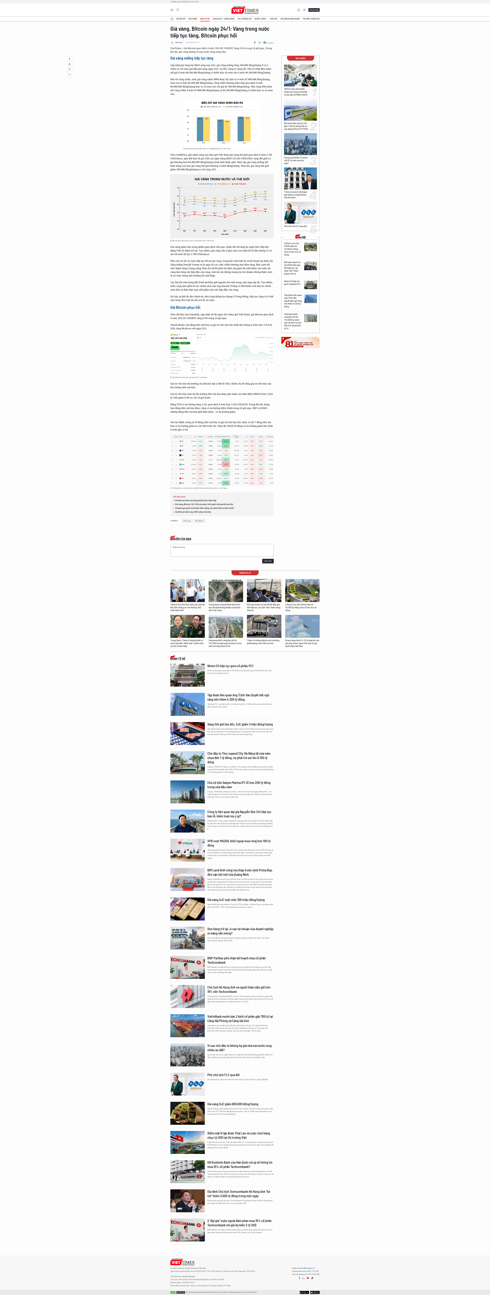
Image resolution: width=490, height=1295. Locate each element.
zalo (304, 1278)
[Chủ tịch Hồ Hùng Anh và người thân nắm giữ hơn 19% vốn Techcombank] (187, 996)
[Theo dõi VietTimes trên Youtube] (308, 1278)
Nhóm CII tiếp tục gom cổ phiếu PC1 (292, 282)
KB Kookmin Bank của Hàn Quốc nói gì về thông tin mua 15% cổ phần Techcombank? (239, 1164)
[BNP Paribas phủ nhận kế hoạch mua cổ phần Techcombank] (187, 967)
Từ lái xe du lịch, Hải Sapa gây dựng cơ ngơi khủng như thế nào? (295, 195)
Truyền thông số (311, 19)
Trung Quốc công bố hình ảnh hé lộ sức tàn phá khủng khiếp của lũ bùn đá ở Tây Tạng (224, 607)
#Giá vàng (187, 521)
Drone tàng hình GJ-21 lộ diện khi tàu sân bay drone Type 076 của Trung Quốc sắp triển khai (302, 643)
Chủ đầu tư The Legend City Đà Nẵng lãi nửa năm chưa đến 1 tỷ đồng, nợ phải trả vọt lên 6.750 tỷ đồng (238, 757)
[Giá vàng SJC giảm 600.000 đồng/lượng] (187, 1113)
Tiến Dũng (178, 42)
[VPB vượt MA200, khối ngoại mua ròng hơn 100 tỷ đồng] (187, 850)
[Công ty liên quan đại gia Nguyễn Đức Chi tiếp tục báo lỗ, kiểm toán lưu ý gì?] (187, 821)
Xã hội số (180, 19)
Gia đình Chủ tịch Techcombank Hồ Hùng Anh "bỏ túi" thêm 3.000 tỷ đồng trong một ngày (238, 1193)
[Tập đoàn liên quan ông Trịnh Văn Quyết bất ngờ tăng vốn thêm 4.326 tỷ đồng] (310, 299)
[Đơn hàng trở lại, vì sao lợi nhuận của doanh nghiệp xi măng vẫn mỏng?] (187, 938)
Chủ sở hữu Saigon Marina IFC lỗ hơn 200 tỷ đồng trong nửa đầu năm (239, 785)
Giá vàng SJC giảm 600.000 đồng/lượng (232, 1104)
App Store (304, 1292)
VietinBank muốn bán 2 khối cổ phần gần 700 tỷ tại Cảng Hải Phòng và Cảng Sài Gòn (240, 1018)
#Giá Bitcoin (199, 521)
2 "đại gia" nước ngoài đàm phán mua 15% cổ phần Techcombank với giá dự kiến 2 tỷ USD (239, 1223)
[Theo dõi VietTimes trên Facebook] (300, 1278)
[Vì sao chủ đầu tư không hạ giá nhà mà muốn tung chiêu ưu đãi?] (187, 1054)
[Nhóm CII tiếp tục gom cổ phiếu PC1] (310, 285)
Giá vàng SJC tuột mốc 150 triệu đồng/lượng (236, 900)
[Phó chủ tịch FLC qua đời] (300, 213)
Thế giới (273, 19)
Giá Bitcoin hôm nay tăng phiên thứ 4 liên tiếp (195, 500)
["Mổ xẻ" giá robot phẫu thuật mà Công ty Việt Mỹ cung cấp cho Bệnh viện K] (300, 75)
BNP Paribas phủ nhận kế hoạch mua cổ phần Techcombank (236, 960)
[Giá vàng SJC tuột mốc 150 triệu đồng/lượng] (187, 909)
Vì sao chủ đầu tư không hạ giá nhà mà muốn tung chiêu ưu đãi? (239, 1048)
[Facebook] (255, 42)
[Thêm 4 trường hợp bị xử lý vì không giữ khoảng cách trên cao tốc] (264, 626)
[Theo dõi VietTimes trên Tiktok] (312, 1278)
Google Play (315, 1292)
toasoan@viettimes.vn (306, 1268)
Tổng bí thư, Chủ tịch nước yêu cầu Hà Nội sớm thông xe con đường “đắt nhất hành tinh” (187, 607)
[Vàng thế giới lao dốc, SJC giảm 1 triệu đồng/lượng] (187, 733)
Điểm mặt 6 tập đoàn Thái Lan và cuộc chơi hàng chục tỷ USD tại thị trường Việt (238, 1135)
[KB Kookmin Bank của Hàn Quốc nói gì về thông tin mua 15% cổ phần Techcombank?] (187, 1171)
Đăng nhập (314, 10)
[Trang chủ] (171, 18)
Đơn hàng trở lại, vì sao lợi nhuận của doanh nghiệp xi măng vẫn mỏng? (240, 931)
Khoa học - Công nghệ (223, 19)
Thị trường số (244, 19)
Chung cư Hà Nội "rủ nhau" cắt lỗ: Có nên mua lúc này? (296, 160)
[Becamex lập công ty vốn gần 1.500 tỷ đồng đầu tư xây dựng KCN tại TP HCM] (300, 110)
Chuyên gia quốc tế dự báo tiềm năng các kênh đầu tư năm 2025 (204, 508)
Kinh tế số (205, 19)
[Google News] (268, 42)
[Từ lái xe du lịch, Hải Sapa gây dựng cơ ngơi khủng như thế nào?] (300, 178)
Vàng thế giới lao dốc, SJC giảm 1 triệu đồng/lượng (240, 724)
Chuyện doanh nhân (290, 19)
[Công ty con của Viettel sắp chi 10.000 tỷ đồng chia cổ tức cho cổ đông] (310, 247)
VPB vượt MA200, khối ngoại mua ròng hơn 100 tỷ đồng (239, 843)
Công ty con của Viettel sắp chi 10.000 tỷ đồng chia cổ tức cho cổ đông (292, 249)
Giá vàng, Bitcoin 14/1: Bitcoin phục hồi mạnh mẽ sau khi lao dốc (204, 504)
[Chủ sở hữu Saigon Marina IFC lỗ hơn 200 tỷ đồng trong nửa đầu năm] (187, 791)
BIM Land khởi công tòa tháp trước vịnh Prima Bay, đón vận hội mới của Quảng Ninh (240, 872)
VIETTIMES (245, 10)
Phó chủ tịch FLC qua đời (295, 226)
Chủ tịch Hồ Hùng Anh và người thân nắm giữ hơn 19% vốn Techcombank (238, 989)
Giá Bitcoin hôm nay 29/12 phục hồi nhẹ (193, 512)
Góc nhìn (192, 19)
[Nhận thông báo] (298, 9)
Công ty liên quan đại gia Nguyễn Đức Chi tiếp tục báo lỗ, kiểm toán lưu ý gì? (239, 814)
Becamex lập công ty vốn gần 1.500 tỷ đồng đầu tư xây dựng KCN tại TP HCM (296, 126)
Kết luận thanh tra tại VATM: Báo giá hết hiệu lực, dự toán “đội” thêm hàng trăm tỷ (292, 268)
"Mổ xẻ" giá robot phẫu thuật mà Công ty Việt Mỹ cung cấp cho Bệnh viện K (295, 92)
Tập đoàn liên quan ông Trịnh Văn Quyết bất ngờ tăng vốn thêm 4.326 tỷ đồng (293, 301)
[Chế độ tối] (304, 9)
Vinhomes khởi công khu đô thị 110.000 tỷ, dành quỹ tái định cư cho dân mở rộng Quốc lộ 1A (292, 321)
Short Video (260, 19)
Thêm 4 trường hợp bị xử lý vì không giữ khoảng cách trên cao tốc (263, 641)
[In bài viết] (259, 42)
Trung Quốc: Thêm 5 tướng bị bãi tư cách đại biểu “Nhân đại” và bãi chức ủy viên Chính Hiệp (187, 643)
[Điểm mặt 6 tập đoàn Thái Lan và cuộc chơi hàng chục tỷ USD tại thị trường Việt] (187, 1142)
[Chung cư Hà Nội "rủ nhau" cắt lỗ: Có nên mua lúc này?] (300, 144)
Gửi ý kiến (268, 561)
